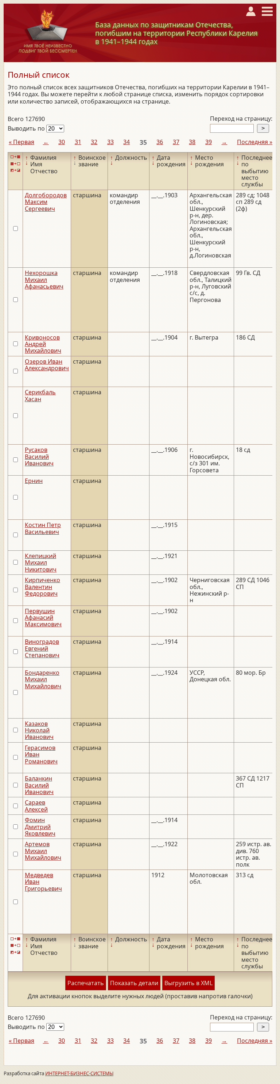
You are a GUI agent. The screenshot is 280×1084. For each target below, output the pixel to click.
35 (143, 142)
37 (176, 142)
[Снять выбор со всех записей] (15, 163)
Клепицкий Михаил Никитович (41, 562)
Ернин (34, 481)
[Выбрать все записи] (15, 157)
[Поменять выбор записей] (15, 170)
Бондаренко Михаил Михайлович (43, 679)
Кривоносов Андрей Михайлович (43, 344)
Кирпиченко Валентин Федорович (42, 586)
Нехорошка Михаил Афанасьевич (44, 279)
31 (78, 142)
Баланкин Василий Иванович (39, 785)
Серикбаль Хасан (40, 395)
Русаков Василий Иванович (39, 456)
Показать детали (134, 983)
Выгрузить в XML (188, 983)
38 (192, 142)
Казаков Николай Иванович (39, 730)
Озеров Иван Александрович (47, 364)
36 (159, 142)
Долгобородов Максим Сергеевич (46, 202)
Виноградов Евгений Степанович (42, 648)
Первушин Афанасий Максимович (43, 617)
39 (208, 142)
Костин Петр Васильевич (43, 528)
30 (61, 142)
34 (126, 142)
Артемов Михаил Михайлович (43, 851)
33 (110, 142)
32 (94, 142)
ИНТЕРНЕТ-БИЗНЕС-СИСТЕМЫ (79, 1073)
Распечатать (85, 983)
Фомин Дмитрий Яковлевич (40, 826)
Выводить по (27, 128)
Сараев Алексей (36, 805)
